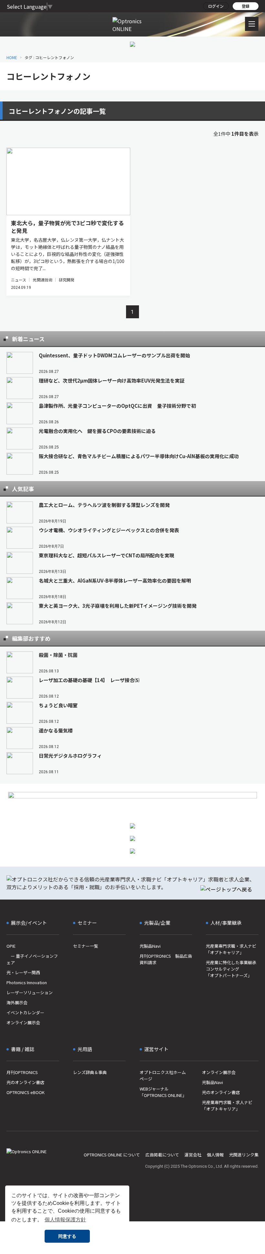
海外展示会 (16, 1002)
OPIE (11, 946)
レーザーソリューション (29, 992)
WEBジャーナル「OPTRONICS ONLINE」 (163, 1092)
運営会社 (193, 1155)
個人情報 (215, 1155)
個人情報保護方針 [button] (65, 1219)
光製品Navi (150, 946)
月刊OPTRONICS (22, 1072)
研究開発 (66, 279)
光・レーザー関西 (23, 972)
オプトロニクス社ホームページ (163, 1075)
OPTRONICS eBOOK (25, 1092)
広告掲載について (162, 1155)
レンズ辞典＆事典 (90, 1072)
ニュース (18, 279)
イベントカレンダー (25, 1012)
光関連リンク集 (244, 1155)
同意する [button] (67, 1236)
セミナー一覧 (85, 946)
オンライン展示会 (23, 1022)
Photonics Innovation (26, 982)
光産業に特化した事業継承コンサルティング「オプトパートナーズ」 (231, 968)
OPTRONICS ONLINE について (112, 1155)
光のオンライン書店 (25, 1082)
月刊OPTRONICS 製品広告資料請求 (166, 959)
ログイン (216, 6)
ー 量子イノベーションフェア (32, 959)
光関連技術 (42, 279)
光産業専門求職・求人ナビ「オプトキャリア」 (231, 949)
